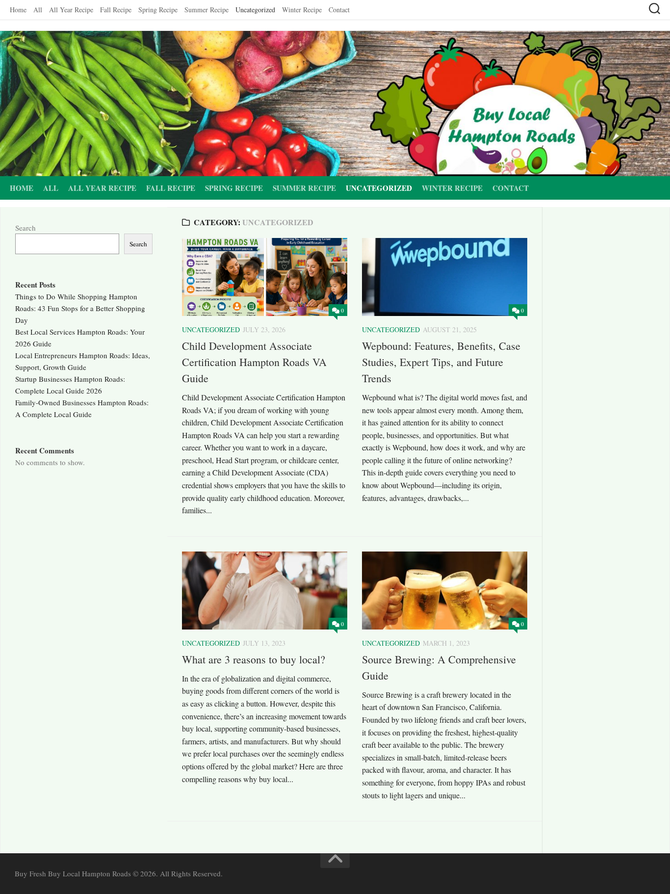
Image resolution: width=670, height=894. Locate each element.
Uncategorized (255, 9)
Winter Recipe (302, 9)
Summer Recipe (206, 9)
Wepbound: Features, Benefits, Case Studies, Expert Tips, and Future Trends (441, 362)
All (37, 9)
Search (25, 228)
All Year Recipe (71, 9)
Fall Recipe (115, 9)
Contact (339, 9)
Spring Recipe (158, 9)
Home (18, 9)
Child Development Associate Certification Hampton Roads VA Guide (254, 362)
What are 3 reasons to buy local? (253, 659)
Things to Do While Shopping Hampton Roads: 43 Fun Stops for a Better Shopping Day (80, 308)
